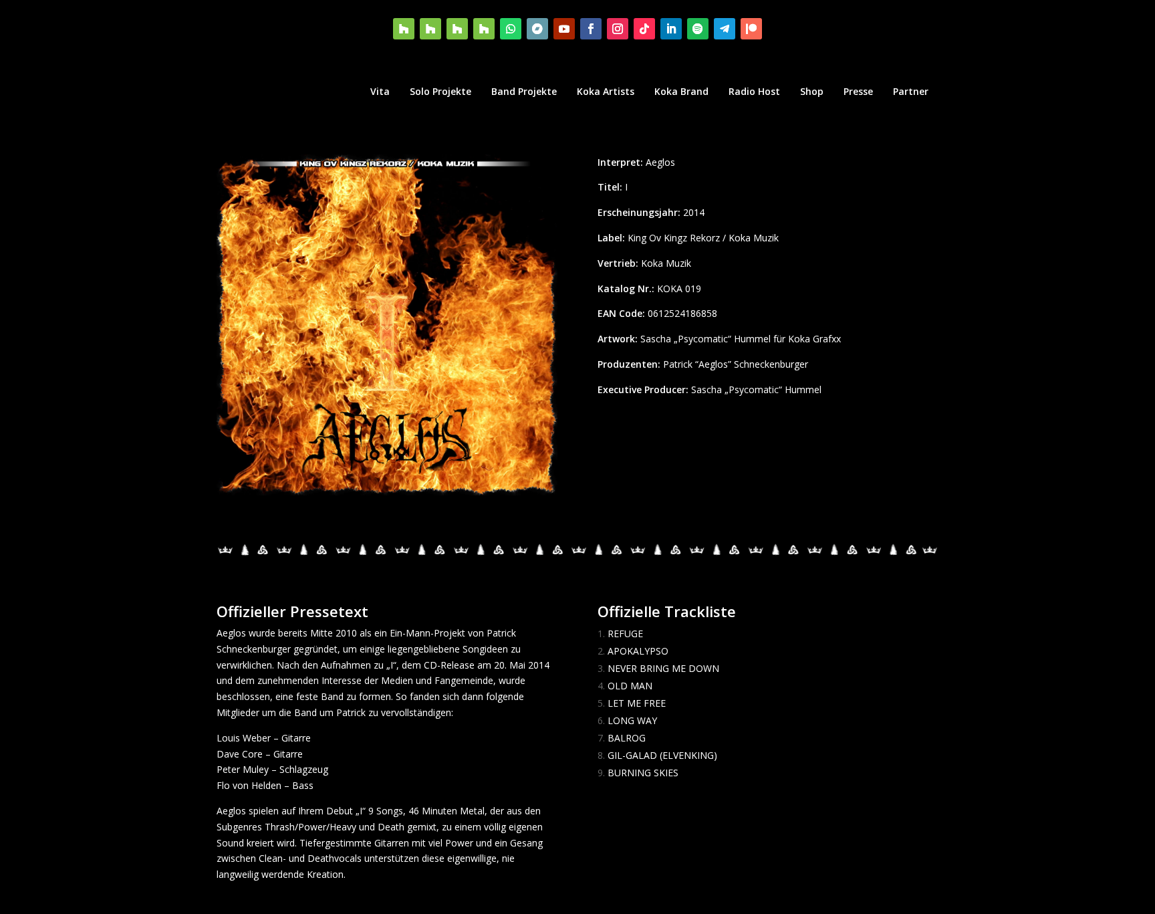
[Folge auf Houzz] (403, 28)
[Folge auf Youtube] (564, 28)
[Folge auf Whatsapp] (510, 28)
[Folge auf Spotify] (698, 28)
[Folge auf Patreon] (751, 28)
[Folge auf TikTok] (644, 28)
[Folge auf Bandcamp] (537, 28)
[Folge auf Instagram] (617, 28)
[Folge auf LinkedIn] (671, 28)
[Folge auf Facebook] (591, 28)
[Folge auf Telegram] (724, 28)
